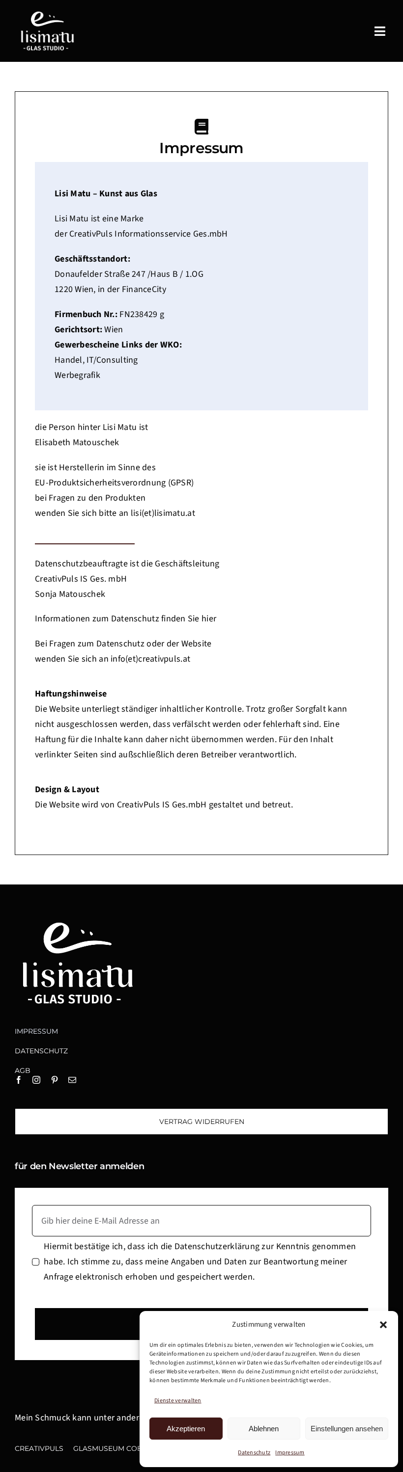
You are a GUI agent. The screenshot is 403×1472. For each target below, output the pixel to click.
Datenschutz (254, 1452)
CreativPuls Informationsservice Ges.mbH (147, 234)
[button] (383, 1325)
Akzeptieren (186, 1428)
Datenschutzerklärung (218, 1246)
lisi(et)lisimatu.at (163, 513)
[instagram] (36, 1080)
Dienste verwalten (178, 1400)
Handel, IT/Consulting (96, 360)
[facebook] (19, 1080)
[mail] (72, 1080)
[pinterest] (54, 1080)
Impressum (289, 1452)
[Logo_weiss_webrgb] (46, 14)
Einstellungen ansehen (347, 1428)
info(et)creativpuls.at (150, 659)
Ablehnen (264, 1428)
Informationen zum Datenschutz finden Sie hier (125, 619)
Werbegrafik (77, 375)
